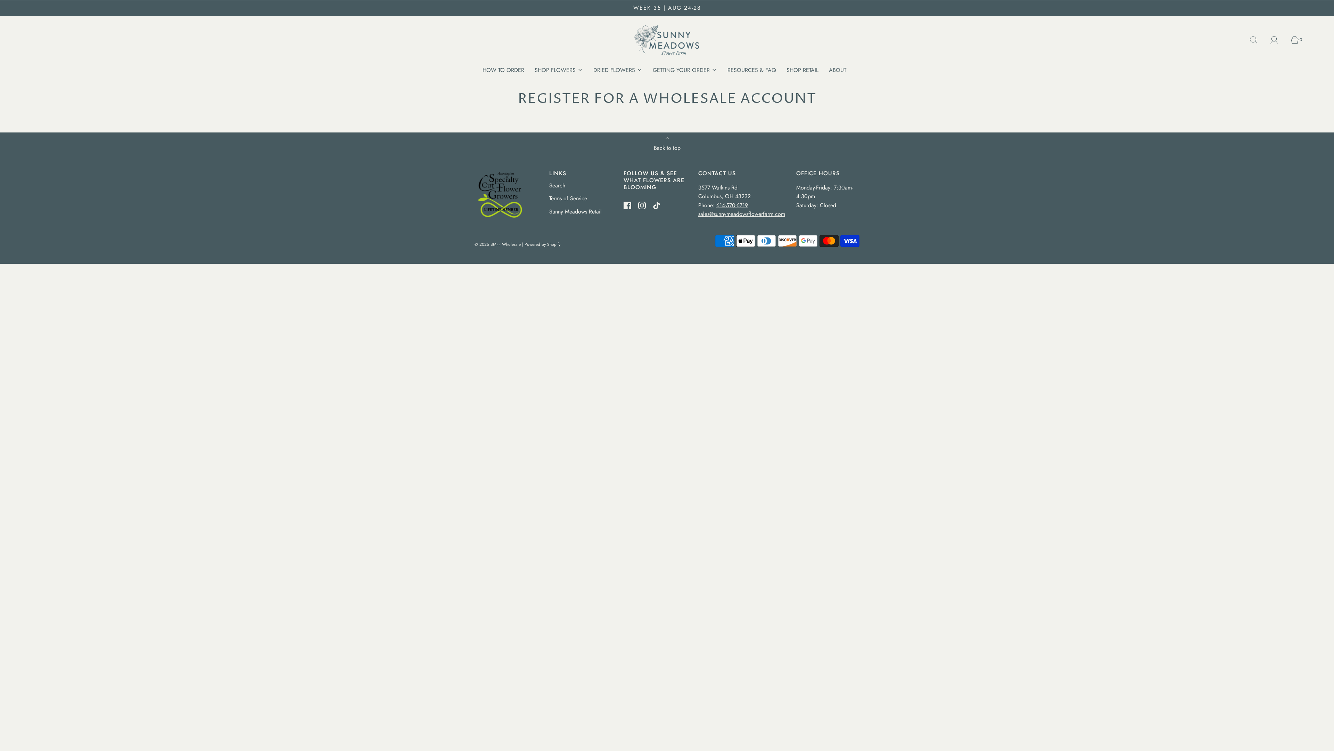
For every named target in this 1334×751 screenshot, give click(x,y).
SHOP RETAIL (802, 70)
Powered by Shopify (542, 244)
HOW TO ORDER (503, 70)
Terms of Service (568, 198)
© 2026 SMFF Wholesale (498, 244)
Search (557, 185)
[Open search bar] (1257, 40)
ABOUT (837, 70)
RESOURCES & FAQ (751, 70)
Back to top (667, 148)
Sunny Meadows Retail (575, 212)
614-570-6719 (732, 205)
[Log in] (1278, 40)
